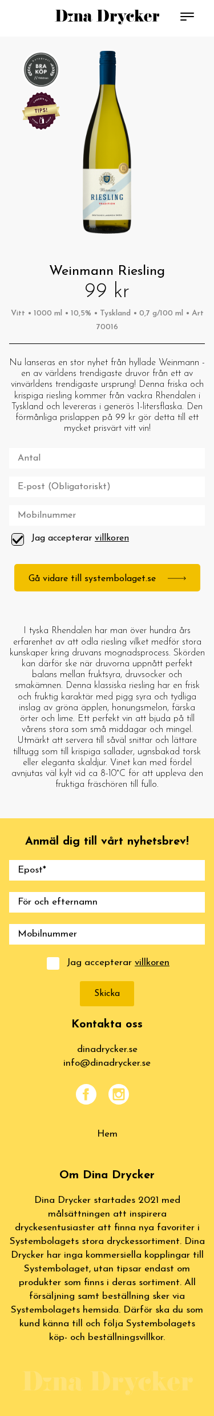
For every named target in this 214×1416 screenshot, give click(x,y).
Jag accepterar (80, 538)
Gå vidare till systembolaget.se (94, 578)
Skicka (107, 993)
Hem (107, 1134)
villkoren (112, 538)
